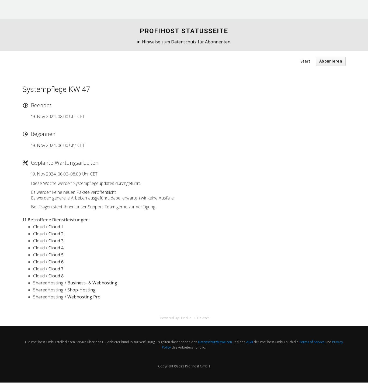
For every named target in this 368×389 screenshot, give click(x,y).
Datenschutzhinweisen (215, 342)
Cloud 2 (56, 234)
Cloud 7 (55, 269)
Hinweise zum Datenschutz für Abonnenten (186, 42)
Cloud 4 (56, 248)
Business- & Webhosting (92, 283)
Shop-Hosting (81, 290)
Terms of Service (312, 342)
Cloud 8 (56, 276)
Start (305, 61)
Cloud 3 (56, 241)
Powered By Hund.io (176, 318)
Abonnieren (330, 61)
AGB (249, 342)
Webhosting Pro (83, 297)
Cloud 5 (56, 255)
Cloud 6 (56, 262)
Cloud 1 (55, 227)
